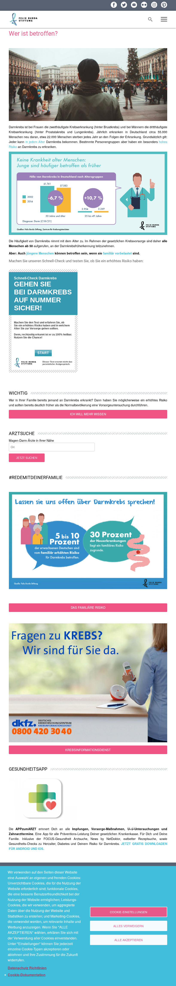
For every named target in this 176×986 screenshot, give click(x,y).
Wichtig (18, 393)
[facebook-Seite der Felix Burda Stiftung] (114, 5)
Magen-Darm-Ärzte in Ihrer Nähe (31, 440)
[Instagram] (154, 5)
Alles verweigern (128, 926)
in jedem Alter (35, 142)
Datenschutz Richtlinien (27, 967)
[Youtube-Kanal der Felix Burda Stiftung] (134, 5)
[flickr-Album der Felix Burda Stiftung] (144, 5)
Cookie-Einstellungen (128, 912)
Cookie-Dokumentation (27, 974)
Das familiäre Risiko (88, 607)
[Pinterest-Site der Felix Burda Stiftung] (164, 5)
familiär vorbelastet (118, 253)
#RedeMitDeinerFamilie (35, 477)
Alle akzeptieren (128, 940)
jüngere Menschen (40, 253)
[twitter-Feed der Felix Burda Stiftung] (124, 5)
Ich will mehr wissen (88, 414)
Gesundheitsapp (28, 769)
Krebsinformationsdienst (88, 750)
